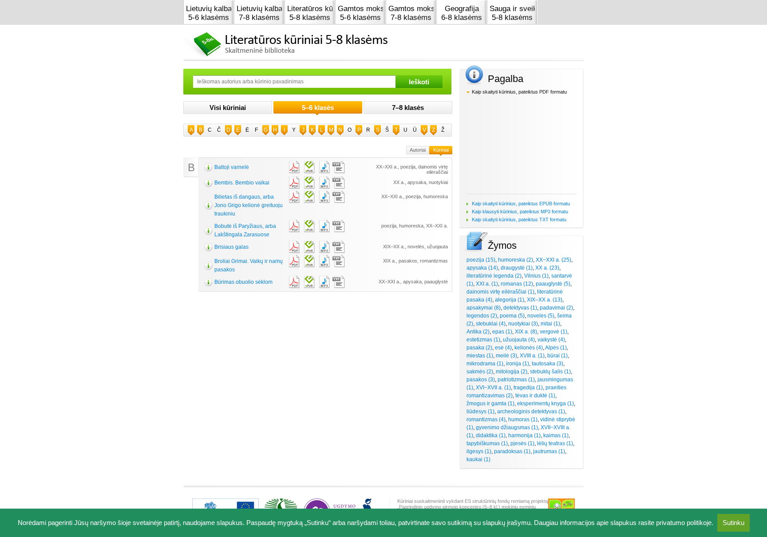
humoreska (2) (515, 260)
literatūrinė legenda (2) (494, 276)
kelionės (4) (528, 348)
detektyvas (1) (520, 308)
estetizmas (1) (483, 340)
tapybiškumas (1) (487, 443)
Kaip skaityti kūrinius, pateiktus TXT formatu (519, 219)
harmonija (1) (524, 435)
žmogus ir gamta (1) (490, 403)
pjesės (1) (522, 443)
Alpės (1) (556, 348)
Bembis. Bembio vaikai (241, 183)
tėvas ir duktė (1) (535, 395)
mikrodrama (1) (485, 364)
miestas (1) (480, 356)
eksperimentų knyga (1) (545, 403)
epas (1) (502, 332)
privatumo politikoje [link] (684, 522)
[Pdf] (293, 167)
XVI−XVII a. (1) (493, 387)
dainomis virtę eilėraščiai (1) (500, 292)
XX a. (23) (547, 268)
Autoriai (418, 150)
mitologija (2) (511, 371)
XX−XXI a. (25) (553, 260)
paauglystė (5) (553, 284)
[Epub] (308, 167)
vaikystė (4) (551, 340)
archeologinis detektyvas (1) (531, 411)
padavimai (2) (556, 308)
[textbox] (294, 81)
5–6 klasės (318, 107)
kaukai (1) (478, 459)
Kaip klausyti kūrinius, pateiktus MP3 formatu (520, 211)
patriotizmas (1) (516, 379)
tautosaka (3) (547, 364)
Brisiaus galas (231, 247)
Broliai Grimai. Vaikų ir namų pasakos (248, 265)
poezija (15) (481, 260)
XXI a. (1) (487, 284)
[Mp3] (323, 167)
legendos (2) (482, 316)
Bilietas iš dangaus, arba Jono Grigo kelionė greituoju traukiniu (248, 205)
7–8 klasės (408, 107)
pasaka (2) (479, 348)
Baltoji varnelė (231, 167)
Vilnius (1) (536, 276)
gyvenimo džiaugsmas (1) (507, 427)
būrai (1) (557, 356)
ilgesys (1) (479, 451)
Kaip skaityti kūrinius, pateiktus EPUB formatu (521, 203)
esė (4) (503, 348)
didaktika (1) (491, 435)
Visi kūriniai (228, 107)
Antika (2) (478, 332)
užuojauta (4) (519, 340)
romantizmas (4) (486, 419)
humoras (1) (523, 419)
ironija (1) (517, 364)
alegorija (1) (509, 300)
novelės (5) (540, 316)
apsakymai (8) (484, 308)
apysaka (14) (482, 268)
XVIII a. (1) (532, 356)
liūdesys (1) (480, 411)
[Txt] (338, 167)
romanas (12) (517, 284)
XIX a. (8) (526, 332)
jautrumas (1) (549, 451)
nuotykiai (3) (523, 324)
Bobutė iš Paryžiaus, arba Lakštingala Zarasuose (245, 230)
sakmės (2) (480, 371)
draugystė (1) (517, 268)
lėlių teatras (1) (555, 443)
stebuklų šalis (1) (550, 371)
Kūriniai (441, 150)
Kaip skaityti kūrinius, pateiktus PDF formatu (519, 91)
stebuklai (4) (491, 324)
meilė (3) (506, 356)
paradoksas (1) (512, 451)
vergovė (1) (553, 332)
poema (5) (512, 316)
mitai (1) (550, 324)
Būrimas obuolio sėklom (243, 282)
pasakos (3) (481, 379)
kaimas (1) (556, 435)
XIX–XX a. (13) (544, 300)
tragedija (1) (528, 387)
